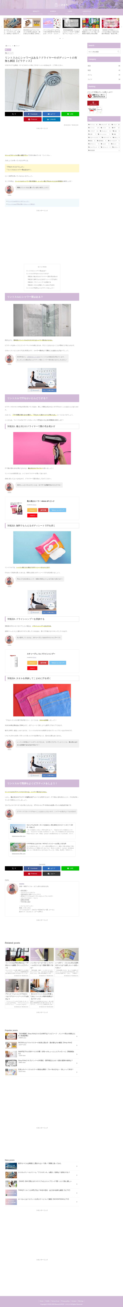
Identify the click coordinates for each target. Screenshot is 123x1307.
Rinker (34, 504)
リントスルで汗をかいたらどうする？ (37, 273)
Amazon (32, 510)
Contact (73, 1301)
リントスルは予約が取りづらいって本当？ (21, 204)
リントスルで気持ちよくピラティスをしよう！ (40, 288)
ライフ (9, 49)
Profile (47, 1301)
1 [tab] (60, 38)
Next (122, 27)
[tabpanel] (12, 26)
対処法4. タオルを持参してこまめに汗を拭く (41, 285)
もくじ (40, 267)
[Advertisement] (42, 141)
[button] (51, 873)
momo (21, 884)
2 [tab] (63, 38)
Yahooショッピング (58, 510)
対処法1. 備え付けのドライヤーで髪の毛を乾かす (43, 276)
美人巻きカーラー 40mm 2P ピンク (41, 501)
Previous (1, 27)
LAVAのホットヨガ (33, 357)
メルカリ (32, 515)
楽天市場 (43, 510)
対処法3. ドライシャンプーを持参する (39, 282)
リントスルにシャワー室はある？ (36, 271)
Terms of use (55, 1301)
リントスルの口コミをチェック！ (18, 201)
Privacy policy (65, 1301)
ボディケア (10, 53)
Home (41, 1301)
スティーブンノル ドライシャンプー (41, 654)
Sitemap (80, 1301)
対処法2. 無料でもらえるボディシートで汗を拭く (43, 279)
